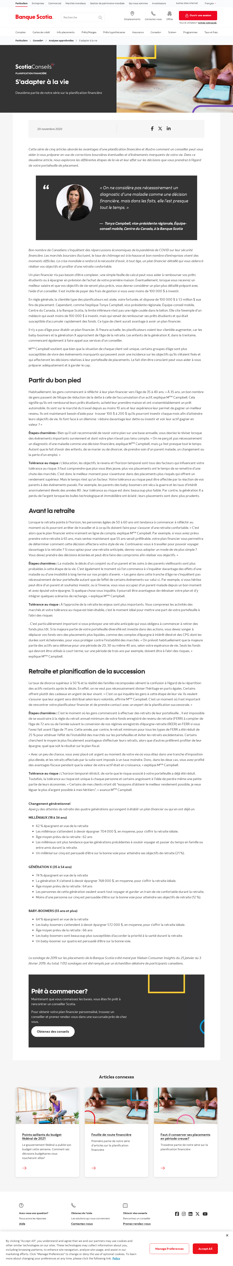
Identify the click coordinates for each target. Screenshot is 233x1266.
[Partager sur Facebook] (152, 128)
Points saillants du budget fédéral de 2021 (42, 1136)
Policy (116, 1258)
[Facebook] (177, 1214)
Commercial (54, 3)
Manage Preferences (169, 1249)
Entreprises (38, 3)
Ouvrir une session (200, 15)
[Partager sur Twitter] (160, 128)
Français (209, 3)
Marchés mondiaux (76, 3)
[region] (116, 1248)
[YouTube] (205, 1214)
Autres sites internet (187, 3)
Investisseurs (159, 3)
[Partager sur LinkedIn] (169, 128)
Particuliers (21, 3)
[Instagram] (184, 1214)
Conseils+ (38, 40)
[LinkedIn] (190, 1214)
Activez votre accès (207, 22)
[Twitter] (197, 1214)
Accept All (205, 1249)
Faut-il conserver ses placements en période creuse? (185, 1136)
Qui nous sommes (138, 3)
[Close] (227, 1235)
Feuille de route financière (111, 1135)
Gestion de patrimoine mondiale (107, 3)
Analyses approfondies (61, 40)
